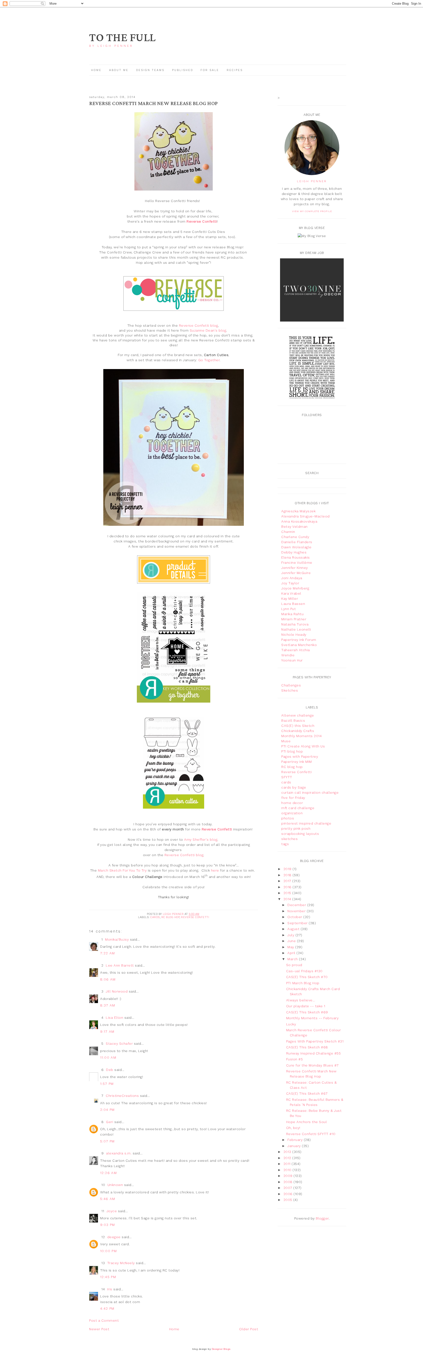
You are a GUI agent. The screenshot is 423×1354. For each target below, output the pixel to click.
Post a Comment (104, 1320)
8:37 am (107, 1005)
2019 (288, 869)
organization (292, 813)
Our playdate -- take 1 (305, 1006)
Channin (288, 532)
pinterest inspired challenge (306, 823)
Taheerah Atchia (295, 650)
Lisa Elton (114, 1017)
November (297, 911)
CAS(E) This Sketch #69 (307, 1012)
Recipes (235, 70)
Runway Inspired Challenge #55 (313, 1053)
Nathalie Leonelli (296, 629)
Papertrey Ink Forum (298, 640)
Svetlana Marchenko (299, 645)
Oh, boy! (293, 1128)
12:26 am (108, 1173)
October (295, 917)
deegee (114, 1237)
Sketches (289, 690)
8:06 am (108, 979)
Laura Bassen (293, 604)
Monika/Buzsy (117, 939)
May (291, 947)
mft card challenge (297, 808)
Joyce (111, 1211)
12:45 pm (108, 1277)
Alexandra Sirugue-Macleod (305, 516)
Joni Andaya (291, 578)
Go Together (209, 360)
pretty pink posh (295, 828)
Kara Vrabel (291, 593)
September (298, 923)
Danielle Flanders (296, 542)
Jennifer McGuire (296, 573)
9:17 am (107, 1031)
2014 (288, 899)
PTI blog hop (292, 751)
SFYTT (286, 777)
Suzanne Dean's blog (208, 330)
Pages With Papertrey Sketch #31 (315, 1041)
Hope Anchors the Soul (306, 1122)
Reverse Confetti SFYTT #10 (311, 1134)
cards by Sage (293, 787)
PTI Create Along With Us (303, 746)
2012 (288, 1158)
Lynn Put (288, 609)
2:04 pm (107, 1110)
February (295, 1140)
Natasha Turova (294, 624)
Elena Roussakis (295, 557)
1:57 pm (107, 1084)
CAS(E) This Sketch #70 (307, 977)
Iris (109, 1289)
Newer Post (99, 1329)
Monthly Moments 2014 (301, 736)
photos (287, 818)
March (293, 959)
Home (96, 70)
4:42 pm (107, 1308)
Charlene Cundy (295, 537)
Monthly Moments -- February (312, 1018)
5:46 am (107, 1199)
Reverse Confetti (195, 917)
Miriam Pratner (293, 619)
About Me (119, 70)
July (291, 935)
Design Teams (150, 70)
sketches (289, 839)
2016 (288, 887)
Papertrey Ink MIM (296, 762)
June (292, 941)
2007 (288, 1188)
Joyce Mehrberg (295, 588)
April (291, 953)
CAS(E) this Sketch (297, 726)
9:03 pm (107, 1225)
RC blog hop (170, 917)
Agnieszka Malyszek (298, 511)
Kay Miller (289, 598)
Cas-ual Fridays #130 (304, 971)
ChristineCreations (122, 1096)
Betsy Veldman (294, 526)
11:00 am (108, 1057)
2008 (288, 1182)
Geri (109, 1122)
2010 (288, 1170)
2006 (288, 1194)
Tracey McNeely (121, 1263)
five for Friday (293, 798)
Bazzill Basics (293, 720)
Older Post (248, 1329)
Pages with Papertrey (299, 756)
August (294, 929)
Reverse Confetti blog (198, 325)
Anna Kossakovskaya (299, 521)
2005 (288, 1200)
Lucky (291, 1024)
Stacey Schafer (119, 1043)
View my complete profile (312, 211)
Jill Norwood (117, 991)
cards (155, 917)
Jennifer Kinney (294, 568)
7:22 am (107, 953)
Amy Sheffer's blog (200, 839)
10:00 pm (108, 1251)
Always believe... (300, 1000)
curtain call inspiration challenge (310, 792)
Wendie (287, 655)
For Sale (209, 70)
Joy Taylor (290, 583)
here (215, 870)
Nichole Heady (293, 634)
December (297, 905)
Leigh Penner (312, 181)
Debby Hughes (293, 552)
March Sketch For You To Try (122, 870)
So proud (294, 965)
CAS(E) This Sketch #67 (307, 1093)
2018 (288, 875)
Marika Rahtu (292, 614)
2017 (288, 881)
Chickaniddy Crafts (297, 731)
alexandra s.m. (118, 1153)
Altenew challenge (297, 715)
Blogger (322, 1218)
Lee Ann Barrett (120, 965)
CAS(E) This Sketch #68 (307, 1047)
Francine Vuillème (296, 562)
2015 (288, 893)
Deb (109, 1070)
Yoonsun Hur (292, 660)
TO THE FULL (122, 37)
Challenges (291, 685)
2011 (287, 1164)
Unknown (115, 1185)
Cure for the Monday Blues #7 (312, 1065)
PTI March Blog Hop (302, 983)
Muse (286, 741)
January (294, 1146)
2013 (288, 1152)
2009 (288, 1176)
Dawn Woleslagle (296, 547)
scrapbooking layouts (300, 834)
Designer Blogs (221, 1349)
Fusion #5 (294, 1059)
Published (183, 70)
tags (285, 844)
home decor (292, 803)
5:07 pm (107, 1141)
